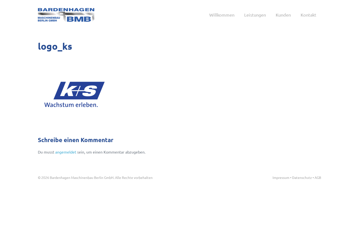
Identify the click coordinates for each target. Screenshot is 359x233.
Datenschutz (302, 177)
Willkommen (221, 14)
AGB (318, 177)
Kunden (283, 14)
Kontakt (308, 14)
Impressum (281, 177)
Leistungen (255, 14)
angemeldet (65, 151)
